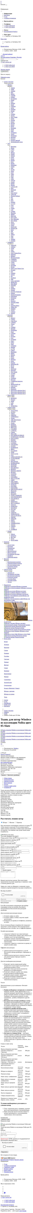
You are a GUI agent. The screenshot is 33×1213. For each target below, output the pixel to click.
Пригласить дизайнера (13, 775)
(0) (1, 744)
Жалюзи (12, 822)
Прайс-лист (7, 704)
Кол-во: (3, 771)
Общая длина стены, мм (8, 838)
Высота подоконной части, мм (10, 857)
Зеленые (6, 644)
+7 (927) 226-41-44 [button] (6, 1197)
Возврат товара (8, 1169)
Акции (6, 700)
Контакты (7, 15)
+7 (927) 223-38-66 (9, 27)
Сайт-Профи (22, 1211)
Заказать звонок (5, 69)
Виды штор (7, 638)
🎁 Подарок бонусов (8, 1158)
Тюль (5, 697)
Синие (6, 650)
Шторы (4, 822)
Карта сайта (7, 1170)
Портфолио (7, 703)
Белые (6, 641)
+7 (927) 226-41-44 (9, 25)
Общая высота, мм (6, 850)
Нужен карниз (6, 870)
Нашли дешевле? (5, 754)
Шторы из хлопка (9, 694)
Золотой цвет (8, 682)
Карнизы (19, 822)
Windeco (6, 712)
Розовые (6, 653)
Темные (6, 662)
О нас (5, 16)
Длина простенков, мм (7, 843)
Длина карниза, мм (6, 852)
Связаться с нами (9, 1167)
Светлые (6, 659)
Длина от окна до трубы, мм (9, 847)
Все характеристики (6, 762)
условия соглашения (10, 18)
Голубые (6, 656)
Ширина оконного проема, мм (10, 840)
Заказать (3, 775)
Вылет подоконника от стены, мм (10, 861)
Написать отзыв (5, 1119)
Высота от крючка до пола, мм (10, 865)
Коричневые (7, 673)
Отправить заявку (21, 901)
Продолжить (4, 1152)
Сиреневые (7, 679)
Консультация (8, 783)
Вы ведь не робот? (6, 891)
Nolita (5, 713)
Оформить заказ (5, 77)
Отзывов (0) (7, 787)
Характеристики (9, 779)
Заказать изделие (9, 781)
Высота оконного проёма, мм (9, 854)
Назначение (7, 585)
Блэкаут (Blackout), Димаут (12, 688)
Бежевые (6, 671)
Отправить (20, 759)
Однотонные (8, 685)
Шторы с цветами (9, 691)
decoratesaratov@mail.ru (10, 31)
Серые (6, 668)
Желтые (6, 665)
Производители (8, 1172)
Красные (6, 647)
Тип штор (3, 836)
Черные (6, 676)
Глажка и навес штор (10, 786)
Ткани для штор (8, 710)
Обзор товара (8, 778)
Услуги (6, 784)
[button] (4, 39)
